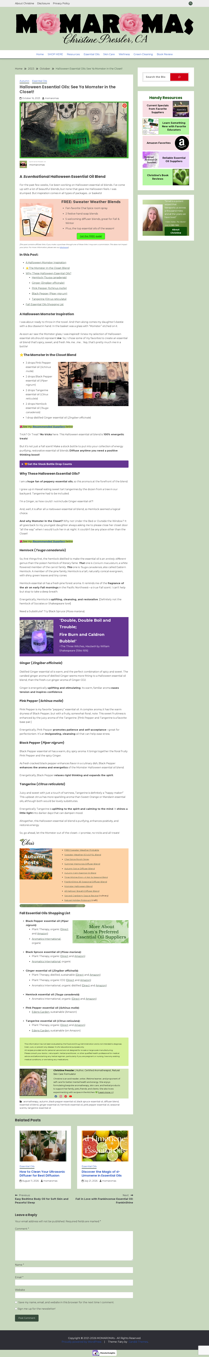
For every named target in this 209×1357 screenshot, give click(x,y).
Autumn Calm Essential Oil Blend (80, 873)
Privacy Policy (61, 3)
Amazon (42, 933)
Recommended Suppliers (48, 426)
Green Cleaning (143, 54)
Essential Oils (91, 54)
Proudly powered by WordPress (82, 1341)
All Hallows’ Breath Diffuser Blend (81, 891)
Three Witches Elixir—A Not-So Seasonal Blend (86, 877)
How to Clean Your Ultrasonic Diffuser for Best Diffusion (42, 1174)
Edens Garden (40, 1011)
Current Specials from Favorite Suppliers (158, 109)
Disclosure (43, 3)
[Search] (179, 77)
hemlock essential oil (71, 1104)
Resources (73, 54)
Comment (22, 1228)
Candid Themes (138, 1341)
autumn (43, 1101)
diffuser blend (111, 1101)
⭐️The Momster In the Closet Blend (48, 268)
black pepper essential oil (62, 1101)
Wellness (124, 54)
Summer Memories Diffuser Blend (82, 864)
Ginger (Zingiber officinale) (48, 282)
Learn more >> (106, 1092)
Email (19, 1277)
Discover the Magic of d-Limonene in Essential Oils (102, 1174)
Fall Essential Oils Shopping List (45, 304)
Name (19, 1264)
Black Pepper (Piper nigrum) (49, 293)
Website (20, 1289)
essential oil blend (29, 1104)
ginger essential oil (49, 1104)
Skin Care (109, 54)
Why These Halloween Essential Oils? (48, 273)
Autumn (24, 80)
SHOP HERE (55, 54)
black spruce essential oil (90, 1101)
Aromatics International (46, 938)
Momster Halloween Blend (78, 886)
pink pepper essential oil (96, 1104)
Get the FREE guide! (91, 236)
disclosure (64, 247)
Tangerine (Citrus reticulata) (49, 299)
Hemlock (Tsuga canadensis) (49, 277)
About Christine (24, 3)
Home (40, 54)
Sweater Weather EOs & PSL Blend (82, 854)
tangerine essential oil (39, 1108)
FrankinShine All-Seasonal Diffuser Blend (85, 881)
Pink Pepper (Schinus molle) (49, 288)
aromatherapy (30, 1101)
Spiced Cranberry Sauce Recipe (81, 895)
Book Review (165, 54)
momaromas (52, 98)
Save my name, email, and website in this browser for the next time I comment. (66, 1302)
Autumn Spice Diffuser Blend (79, 868)
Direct (64, 929)
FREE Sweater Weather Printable (81, 850)
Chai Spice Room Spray (76, 859)
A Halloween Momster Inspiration (46, 262)
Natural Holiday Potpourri (77, 900)
